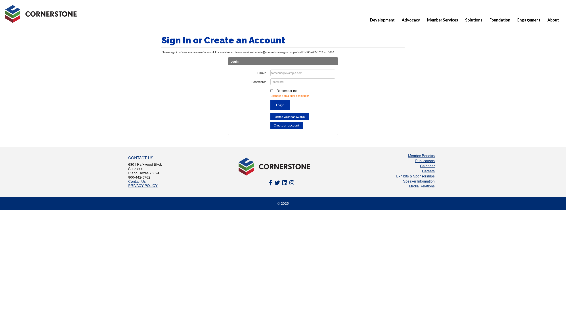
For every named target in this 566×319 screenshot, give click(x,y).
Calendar (427, 165)
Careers (428, 170)
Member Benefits (421, 155)
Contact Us (137, 181)
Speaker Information (419, 181)
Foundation (500, 20)
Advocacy (411, 20)
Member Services (442, 20)
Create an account (286, 125)
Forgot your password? (289, 117)
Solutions (473, 20)
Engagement (528, 20)
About (553, 20)
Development (382, 20)
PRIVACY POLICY (143, 185)
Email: (261, 73)
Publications (425, 160)
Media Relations (422, 186)
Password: (258, 82)
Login (280, 105)
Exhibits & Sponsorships (415, 176)
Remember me (287, 90)
